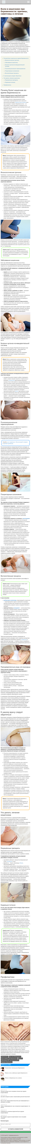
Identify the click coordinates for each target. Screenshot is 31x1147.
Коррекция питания (10, 82)
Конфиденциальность (14, 1135)
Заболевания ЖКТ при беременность (10, 1060)
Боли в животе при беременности (9, 1058)
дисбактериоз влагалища (10, 600)
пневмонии (24, 639)
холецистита (12, 380)
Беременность (4, 1056)
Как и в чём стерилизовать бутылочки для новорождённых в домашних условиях (15, 1101)
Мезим (21, 863)
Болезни (20, 1058)
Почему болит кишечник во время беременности (16, 58)
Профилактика (7, 85)
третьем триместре (8, 443)
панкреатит (17, 608)
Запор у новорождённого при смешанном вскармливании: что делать (15, 1107)
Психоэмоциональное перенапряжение (15, 68)
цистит (16, 391)
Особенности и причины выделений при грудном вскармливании (12, 1112)
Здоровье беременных (6, 1062)
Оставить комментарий (15, 1129)
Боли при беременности (15, 1056)
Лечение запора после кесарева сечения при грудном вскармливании (13, 1092)
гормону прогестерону (20, 102)
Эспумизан (9, 861)
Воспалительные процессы (12, 73)
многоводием (26, 518)
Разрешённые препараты (11, 80)
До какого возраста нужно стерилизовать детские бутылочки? (15, 1096)
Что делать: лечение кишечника (12, 78)
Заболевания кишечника (11, 62)
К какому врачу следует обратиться (12, 75)
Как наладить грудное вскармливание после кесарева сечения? (13, 1117)
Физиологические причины (12, 60)
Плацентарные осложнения (12, 71)
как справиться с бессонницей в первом (17, 442)
